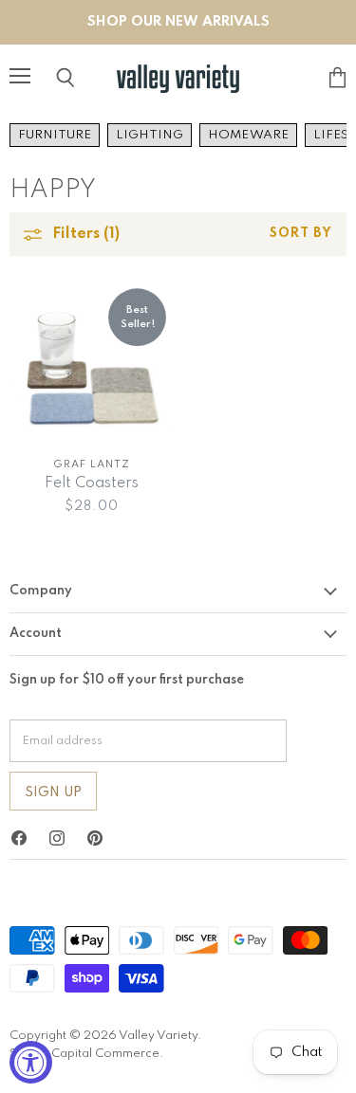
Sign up (53, 792)
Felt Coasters (92, 483)
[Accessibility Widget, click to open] (30, 1062)
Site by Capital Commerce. (86, 1053)
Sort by (301, 234)
